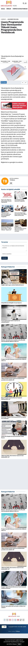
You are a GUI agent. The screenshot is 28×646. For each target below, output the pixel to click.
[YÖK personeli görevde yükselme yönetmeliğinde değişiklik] (7, 208)
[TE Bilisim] (4, 181)
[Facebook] (4, 620)
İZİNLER (8, 9)
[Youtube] (18, 620)
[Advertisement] (14, 44)
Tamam (19, 644)
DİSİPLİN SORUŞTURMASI (20, 9)
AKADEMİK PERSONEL (13, 19)
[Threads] (23, 620)
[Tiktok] (20, 620)
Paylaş (4, 82)
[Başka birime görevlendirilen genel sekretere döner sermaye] (21, 222)
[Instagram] (12, 620)
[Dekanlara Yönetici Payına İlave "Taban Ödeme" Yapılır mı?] (7, 222)
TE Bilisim (12, 180)
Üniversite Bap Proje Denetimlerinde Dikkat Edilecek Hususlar (21, 214)
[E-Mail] (11, 183)
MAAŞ (3, 9)
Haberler (3, 19)
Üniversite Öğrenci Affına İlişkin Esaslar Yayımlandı (6, 201)
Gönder (4, 258)
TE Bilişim (18, 631)
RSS (5, 626)
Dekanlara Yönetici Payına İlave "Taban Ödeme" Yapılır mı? (6, 228)
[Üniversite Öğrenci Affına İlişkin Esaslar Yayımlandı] (7, 195)
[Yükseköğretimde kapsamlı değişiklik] (21, 195)
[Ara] (23, 3)
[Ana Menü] (25, 3)
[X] (7, 620)
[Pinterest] (10, 620)
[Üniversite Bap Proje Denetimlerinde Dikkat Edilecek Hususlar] (21, 208)
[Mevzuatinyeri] (9, 3)
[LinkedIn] (15, 620)
